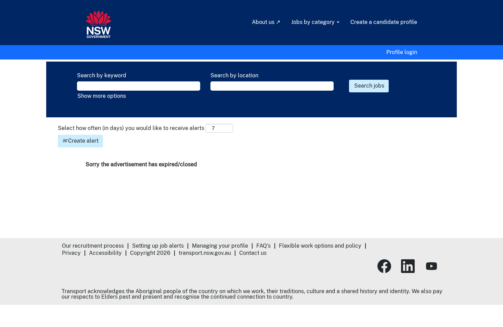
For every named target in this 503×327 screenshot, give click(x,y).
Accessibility (105, 253)
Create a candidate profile (383, 22)
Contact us (253, 253)
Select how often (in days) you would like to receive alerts (131, 128)
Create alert (83, 141)
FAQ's (263, 246)
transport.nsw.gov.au (205, 253)
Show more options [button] (101, 96)
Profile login (401, 52)
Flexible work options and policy (320, 246)
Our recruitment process (93, 246)
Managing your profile (220, 246)
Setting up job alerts (158, 246)
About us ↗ (266, 22)
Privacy (71, 253)
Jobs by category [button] (313, 22)
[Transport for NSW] (99, 24)
